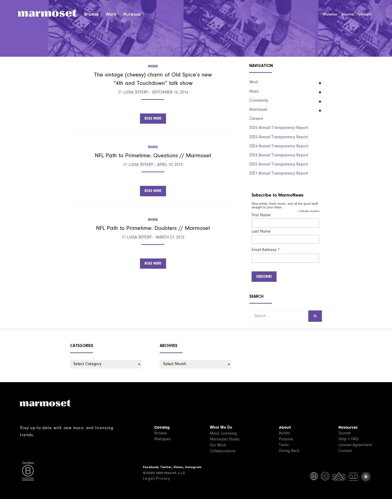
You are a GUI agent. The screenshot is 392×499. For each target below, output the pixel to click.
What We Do (221, 428)
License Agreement (355, 445)
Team (284, 445)
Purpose (132, 14)
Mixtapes (162, 439)
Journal (348, 14)
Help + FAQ (348, 439)
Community (258, 101)
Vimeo (178, 467)
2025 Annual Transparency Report (278, 137)
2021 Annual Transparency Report (278, 174)
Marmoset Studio (225, 440)
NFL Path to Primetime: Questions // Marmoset (153, 156)
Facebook (150, 467)
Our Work (218, 445)
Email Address (266, 250)
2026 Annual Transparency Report (278, 128)
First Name (261, 215)
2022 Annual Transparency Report (278, 164)
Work (110, 14)
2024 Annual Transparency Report (278, 146)
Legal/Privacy (156, 479)
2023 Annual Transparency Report (278, 155)
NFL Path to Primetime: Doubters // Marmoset (153, 228)
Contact (365, 14)
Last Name (261, 232)
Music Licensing (223, 434)
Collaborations (222, 451)
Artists (284, 433)
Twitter (166, 467)
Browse (91, 14)
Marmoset (258, 110)
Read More (153, 118)
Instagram (193, 467)
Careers (256, 119)
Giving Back (289, 451)
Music (254, 92)
